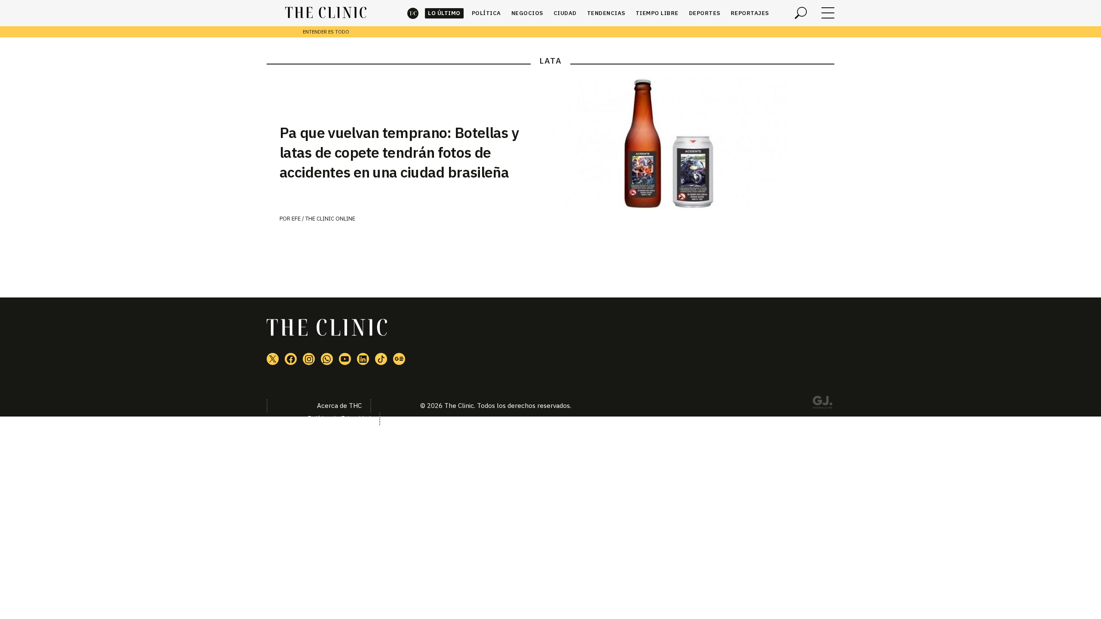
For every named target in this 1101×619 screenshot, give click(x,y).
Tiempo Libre (657, 13)
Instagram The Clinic (309, 359)
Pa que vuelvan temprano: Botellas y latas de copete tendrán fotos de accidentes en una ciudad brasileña (399, 152)
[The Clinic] (325, 13)
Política (486, 13)
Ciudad (565, 13)
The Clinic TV (345, 359)
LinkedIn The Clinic (363, 359)
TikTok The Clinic (381, 359)
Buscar (801, 13)
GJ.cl (822, 403)
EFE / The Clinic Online (323, 218)
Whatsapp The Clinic (327, 359)
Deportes (704, 13)
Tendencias (606, 13)
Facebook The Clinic (291, 359)
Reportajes (750, 13)
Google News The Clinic (399, 359)
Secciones (827, 12)
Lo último (444, 13)
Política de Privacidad (339, 418)
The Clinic (412, 13)
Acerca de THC (339, 405)
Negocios (527, 13)
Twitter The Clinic (273, 359)
